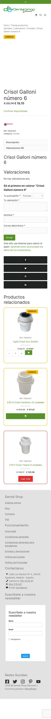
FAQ (7, 519)
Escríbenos (21, 587)
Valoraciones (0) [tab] (15, 148)
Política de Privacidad (16, 562)
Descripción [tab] (12, 142)
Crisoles (31, 28)
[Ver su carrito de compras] (36, 15)
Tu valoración (12, 200)
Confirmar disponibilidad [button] (15, 111)
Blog (7, 508)
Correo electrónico (14, 225)
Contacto (10, 514)
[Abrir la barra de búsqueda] (40, 15)
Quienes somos (13, 502)
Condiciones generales (17, 537)
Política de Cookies (15, 557)
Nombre (9, 215)
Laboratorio (19, 28)
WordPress (30, 689)
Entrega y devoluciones (17, 551)
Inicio (6, 25)
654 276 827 (15, 584)
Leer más (25, 479)
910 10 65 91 (26, 581)
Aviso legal (10, 531)
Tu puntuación (12, 195)
